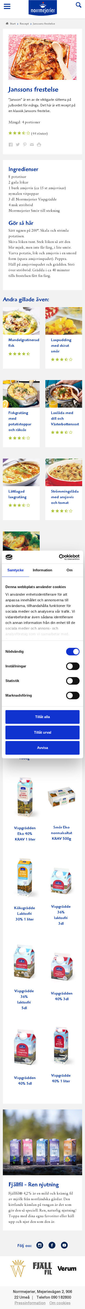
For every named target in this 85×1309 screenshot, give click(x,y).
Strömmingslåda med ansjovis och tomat (65, 497)
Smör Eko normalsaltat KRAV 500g (61, 833)
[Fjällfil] (42, 1268)
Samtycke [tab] (15, 570)
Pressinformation (30, 1303)
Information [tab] (42, 570)
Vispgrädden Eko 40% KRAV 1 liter (25, 834)
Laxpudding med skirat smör (61, 346)
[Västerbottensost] (17, 1268)
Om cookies (60, 1303)
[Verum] (67, 1268)
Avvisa (42, 748)
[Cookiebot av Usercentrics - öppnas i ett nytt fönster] (60, 557)
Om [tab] (69, 570)
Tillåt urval (42, 732)
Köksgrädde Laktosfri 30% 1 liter (24, 914)
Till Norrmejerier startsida (43, 8)
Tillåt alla (42, 717)
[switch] (73, 665)
